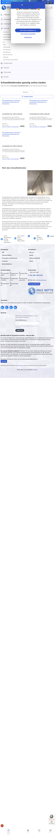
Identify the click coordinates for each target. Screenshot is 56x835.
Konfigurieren (28, 37)
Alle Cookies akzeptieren (27, 30)
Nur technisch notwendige (28, 34)
